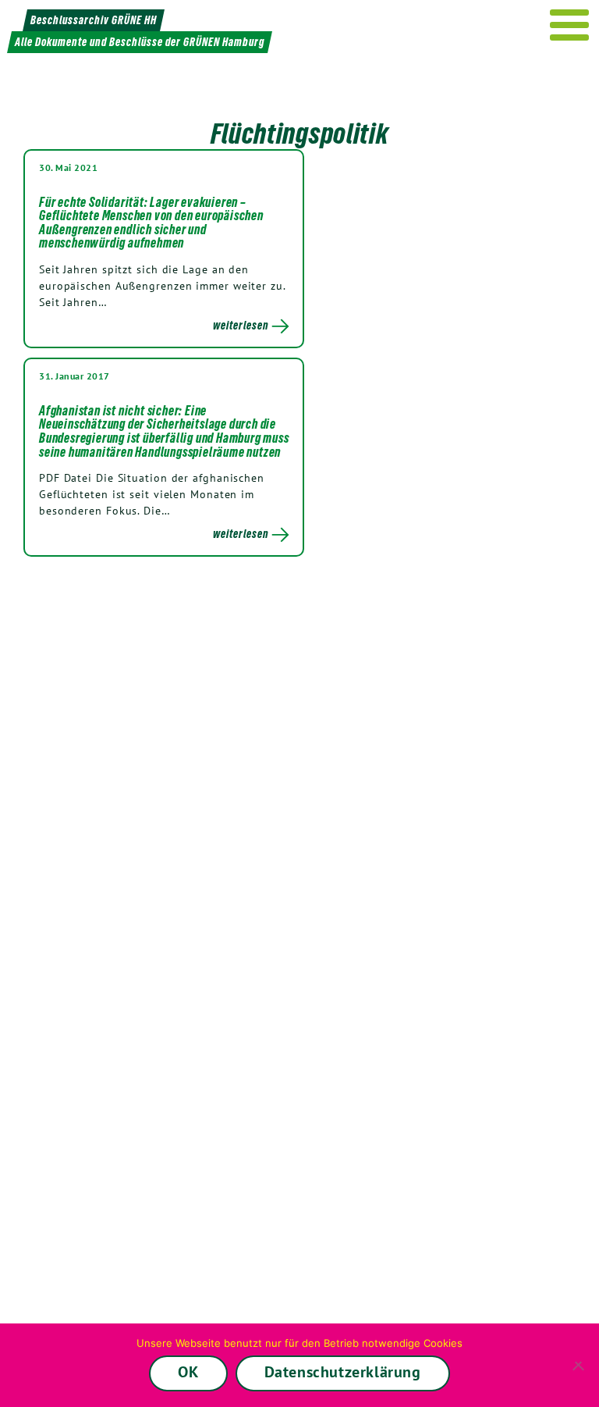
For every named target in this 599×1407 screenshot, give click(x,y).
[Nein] (579, 1365)
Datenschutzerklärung (342, 1372)
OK (188, 1372)
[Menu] (570, 25)
